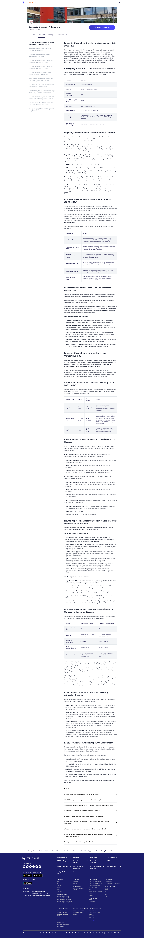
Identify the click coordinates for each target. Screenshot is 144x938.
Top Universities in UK (63, 898)
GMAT (106, 896)
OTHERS (116, 932)
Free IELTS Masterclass (95, 883)
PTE (106, 893)
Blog (90, 889)
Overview (32, 35)
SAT (106, 891)
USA (58, 881)
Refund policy (60, 926)
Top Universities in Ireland (64, 903)
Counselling (92, 901)
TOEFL (107, 890)
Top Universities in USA (63, 896)
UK (57, 883)
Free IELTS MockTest (95, 881)
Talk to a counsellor (94, 885)
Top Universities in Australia (64, 901)
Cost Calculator (93, 887)
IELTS (90, 900)
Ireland (58, 889)
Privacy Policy (60, 922)
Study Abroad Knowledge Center (96, 892)
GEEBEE (75, 890)
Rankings (50, 35)
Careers (75, 883)
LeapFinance (108, 881)
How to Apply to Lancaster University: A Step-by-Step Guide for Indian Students (42, 93)
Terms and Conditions (63, 924)
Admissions (41, 35)
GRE (106, 895)
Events (91, 895)
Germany (59, 891)
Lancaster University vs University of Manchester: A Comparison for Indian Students (41, 99)
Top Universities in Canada (64, 899)
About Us (75, 881)
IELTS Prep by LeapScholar (112, 883)
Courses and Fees (61, 35)
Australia (59, 887)
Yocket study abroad (78, 888)
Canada (59, 885)
